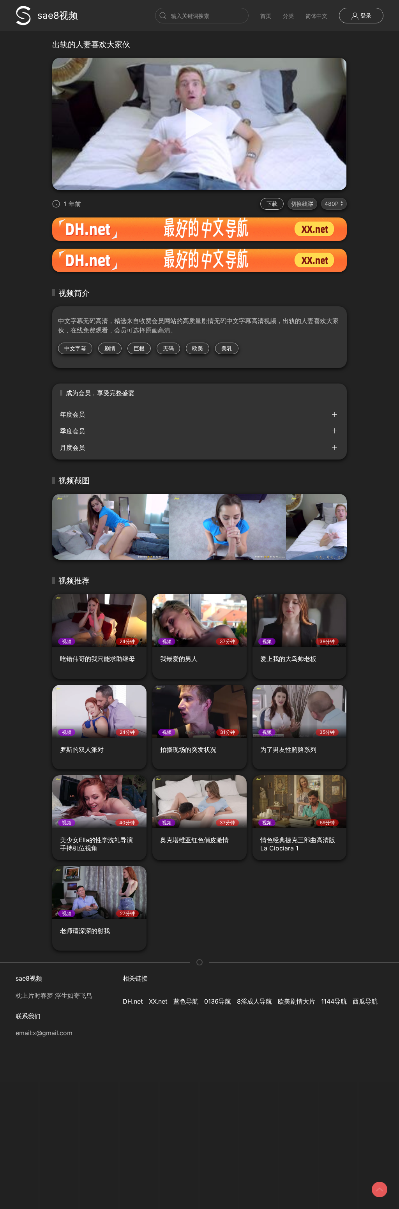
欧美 (197, 348)
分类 (288, 15)
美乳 (226, 348)
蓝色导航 (185, 1001)
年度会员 (72, 414)
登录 (365, 15)
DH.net (133, 1001)
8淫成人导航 (254, 1001)
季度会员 (72, 431)
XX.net (158, 1001)
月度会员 (72, 447)
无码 (168, 348)
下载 (272, 203)
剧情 (109, 348)
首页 (265, 15)
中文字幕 (75, 348)
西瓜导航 (365, 1001)
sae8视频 (57, 15)
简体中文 (316, 15)
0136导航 (217, 1001)
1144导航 (334, 1001)
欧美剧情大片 (296, 1001)
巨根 (139, 348)
